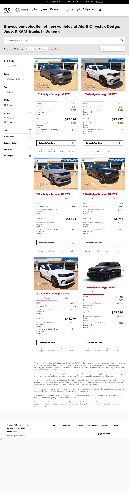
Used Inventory (45, 10)
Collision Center (86, 10)
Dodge (42, 49)
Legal (116, 425)
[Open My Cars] (99, 10)
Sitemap (105, 425)
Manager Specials (54, 10)
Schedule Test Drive (47, 143)
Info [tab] (66, 99)
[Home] (7, 10)
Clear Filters (55, 49)
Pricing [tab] (46, 99)
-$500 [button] (73, 130)
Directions (66, 425)
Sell (71, 10)
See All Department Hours (16, 436)
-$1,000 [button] (73, 110)
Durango (30, 49)
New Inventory (36, 10)
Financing (63, 10)
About (94, 10)
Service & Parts (78, 10)
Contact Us (92, 425)
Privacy (79, 425)
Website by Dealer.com (104, 434)
